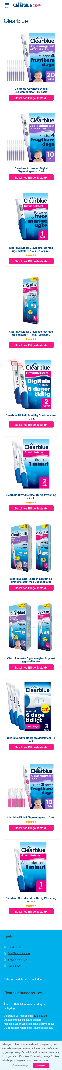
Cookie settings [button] (20, 1065)
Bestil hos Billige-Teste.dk (31, 98)
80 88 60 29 (40, 1016)
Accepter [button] (41, 1065)
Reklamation (15, 965)
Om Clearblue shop (19, 953)
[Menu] (7, 5)
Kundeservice (15, 947)
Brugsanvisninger (18, 959)
